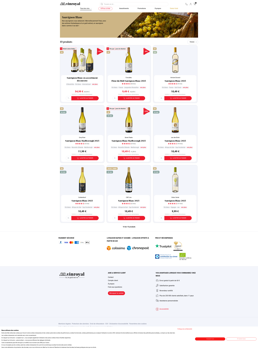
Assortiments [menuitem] (124, 8)
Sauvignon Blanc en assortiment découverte (82, 79)
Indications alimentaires (85, 94)
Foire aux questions (115, 287)
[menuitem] (174, 8)
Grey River (82, 137)
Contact (110, 277)
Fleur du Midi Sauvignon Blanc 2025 (128, 81)
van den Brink (175, 137)
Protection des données (80, 324)
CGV (106, 324)
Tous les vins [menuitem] (84, 8)
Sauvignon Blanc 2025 (175, 81)
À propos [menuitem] (158, 8)
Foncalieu (129, 78)
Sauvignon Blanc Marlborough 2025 (82, 141)
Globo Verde (175, 197)
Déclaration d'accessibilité (118, 324)
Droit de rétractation (97, 324)
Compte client (113, 280)
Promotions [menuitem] (142, 8)
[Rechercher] (101, 4)
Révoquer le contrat (116, 293)
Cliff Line (128, 197)
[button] (186, 4)
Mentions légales (64, 324)
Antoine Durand (175, 78)
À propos (111, 284)
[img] (128, 84)
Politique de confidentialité (184, 329)
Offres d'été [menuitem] (105, 8)
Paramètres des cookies (138, 324)
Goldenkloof (82, 197)
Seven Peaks (129, 137)
